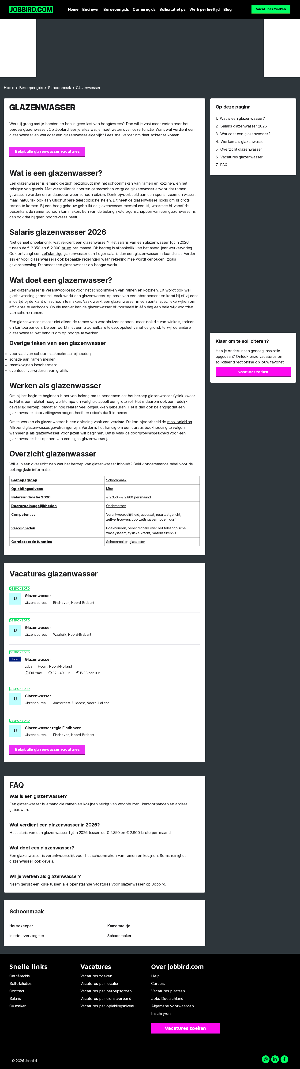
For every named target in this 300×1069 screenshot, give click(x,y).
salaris (123, 242)
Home (73, 9)
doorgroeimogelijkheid (150, 433)
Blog (227, 9)
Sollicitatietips (172, 9)
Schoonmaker (117, 542)
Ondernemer (116, 506)
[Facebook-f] (284, 1059)
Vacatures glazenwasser (241, 157)
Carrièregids (144, 9)
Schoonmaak (59, 87)
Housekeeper (21, 925)
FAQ (223, 164)
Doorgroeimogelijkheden (34, 506)
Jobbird (62, 129)
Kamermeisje (118, 925)
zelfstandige (52, 253)
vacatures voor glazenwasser (119, 884)
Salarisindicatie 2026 (30, 497)
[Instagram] (266, 1059)
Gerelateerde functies (31, 542)
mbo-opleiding (179, 421)
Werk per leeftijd (204, 9)
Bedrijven (91, 9)
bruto (66, 248)
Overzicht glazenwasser (241, 149)
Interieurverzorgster (26, 935)
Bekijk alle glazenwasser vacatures (47, 151)
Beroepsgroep (24, 480)
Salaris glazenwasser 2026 (243, 126)
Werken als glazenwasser (243, 141)
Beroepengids (116, 9)
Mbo (109, 489)
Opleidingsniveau (27, 489)
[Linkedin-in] (275, 1059)
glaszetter (137, 542)
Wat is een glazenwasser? (242, 118)
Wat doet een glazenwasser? (245, 133)
